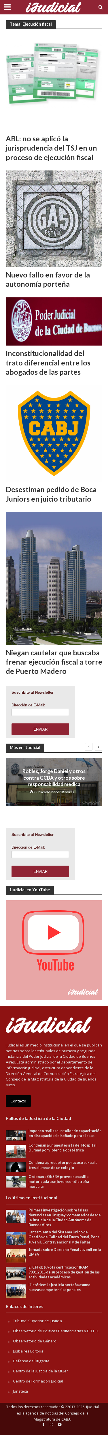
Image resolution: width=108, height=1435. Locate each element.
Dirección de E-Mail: (28, 705)
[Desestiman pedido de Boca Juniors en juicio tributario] (54, 433)
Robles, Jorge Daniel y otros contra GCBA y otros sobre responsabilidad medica (54, 777)
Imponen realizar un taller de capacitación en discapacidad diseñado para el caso (65, 1133)
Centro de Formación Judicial (38, 1381)
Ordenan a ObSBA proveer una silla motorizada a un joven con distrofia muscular (59, 1182)
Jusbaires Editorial (28, 1351)
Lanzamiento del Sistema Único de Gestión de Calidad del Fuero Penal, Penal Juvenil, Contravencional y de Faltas (65, 1237)
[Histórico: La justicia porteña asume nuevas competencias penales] (16, 1290)
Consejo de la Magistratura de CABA (61, 1416)
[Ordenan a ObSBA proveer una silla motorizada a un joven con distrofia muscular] (16, 1181)
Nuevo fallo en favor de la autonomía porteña (48, 279)
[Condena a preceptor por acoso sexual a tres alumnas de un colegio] (16, 1166)
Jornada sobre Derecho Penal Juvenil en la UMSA (65, 1252)
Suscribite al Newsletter (33, 692)
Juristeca (20, 1391)
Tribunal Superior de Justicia (37, 1320)
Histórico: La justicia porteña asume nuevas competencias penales (59, 1287)
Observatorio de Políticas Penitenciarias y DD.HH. (56, 1330)
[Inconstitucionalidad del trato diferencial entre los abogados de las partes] (54, 321)
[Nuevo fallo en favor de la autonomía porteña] (54, 218)
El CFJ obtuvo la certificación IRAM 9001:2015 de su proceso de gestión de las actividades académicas (64, 1272)
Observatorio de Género (34, 1341)
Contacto (18, 1101)
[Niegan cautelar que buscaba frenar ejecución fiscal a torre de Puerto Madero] (54, 578)
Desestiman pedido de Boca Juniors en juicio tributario (51, 494)
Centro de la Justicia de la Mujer (40, 1371)
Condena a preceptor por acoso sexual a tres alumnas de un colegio (63, 1165)
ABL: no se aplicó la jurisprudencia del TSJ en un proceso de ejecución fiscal (51, 148)
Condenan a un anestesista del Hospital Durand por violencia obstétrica (62, 1147)
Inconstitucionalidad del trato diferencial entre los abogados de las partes (48, 362)
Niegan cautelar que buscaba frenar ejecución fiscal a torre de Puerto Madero (54, 662)
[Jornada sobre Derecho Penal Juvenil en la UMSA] (16, 1255)
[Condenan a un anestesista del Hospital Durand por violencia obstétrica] (16, 1150)
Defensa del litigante (31, 1360)
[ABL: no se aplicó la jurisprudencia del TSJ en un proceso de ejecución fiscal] (54, 82)
